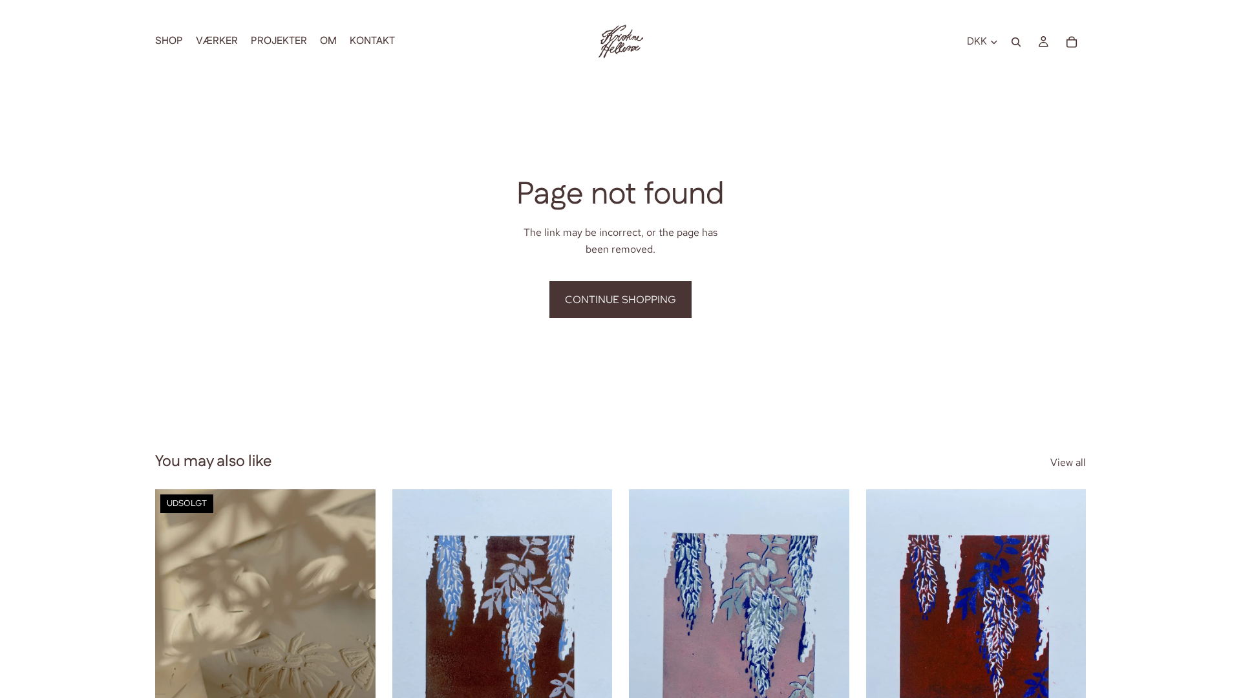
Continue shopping (620, 299)
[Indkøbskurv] (1071, 42)
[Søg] (1016, 42)
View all (1068, 462)
